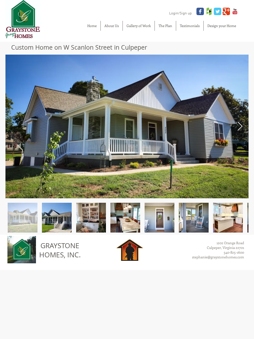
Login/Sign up (180, 13)
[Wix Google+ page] (226, 11)
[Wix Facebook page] (200, 11)
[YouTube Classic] (235, 11)
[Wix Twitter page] (217, 11)
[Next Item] (240, 126)
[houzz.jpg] (209, 11)
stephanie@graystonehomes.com (218, 257)
